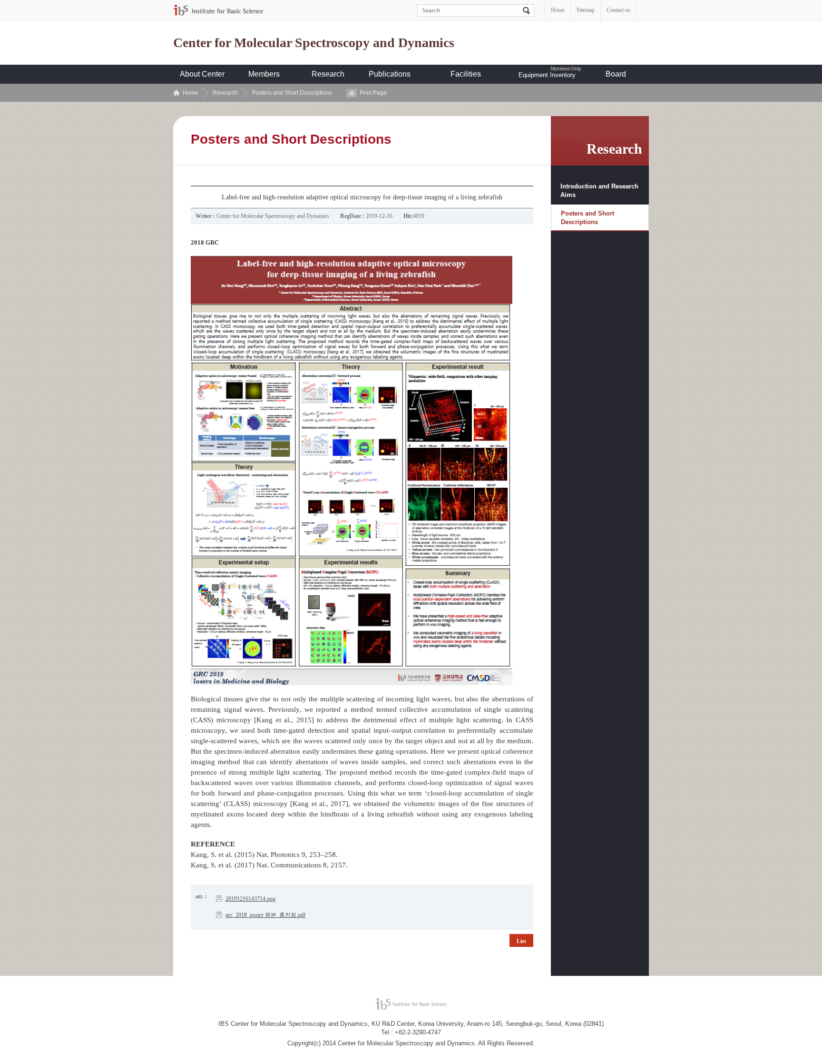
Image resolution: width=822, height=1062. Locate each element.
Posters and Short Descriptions (292, 92)
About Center (202, 74)
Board (616, 74)
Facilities (465, 74)
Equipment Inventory (547, 75)
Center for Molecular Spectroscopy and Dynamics (313, 42)
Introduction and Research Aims (599, 190)
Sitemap (586, 10)
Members (264, 74)
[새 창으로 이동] (218, 10)
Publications (390, 74)
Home (558, 10)
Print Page (373, 92)
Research (328, 74)
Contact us (618, 10)
